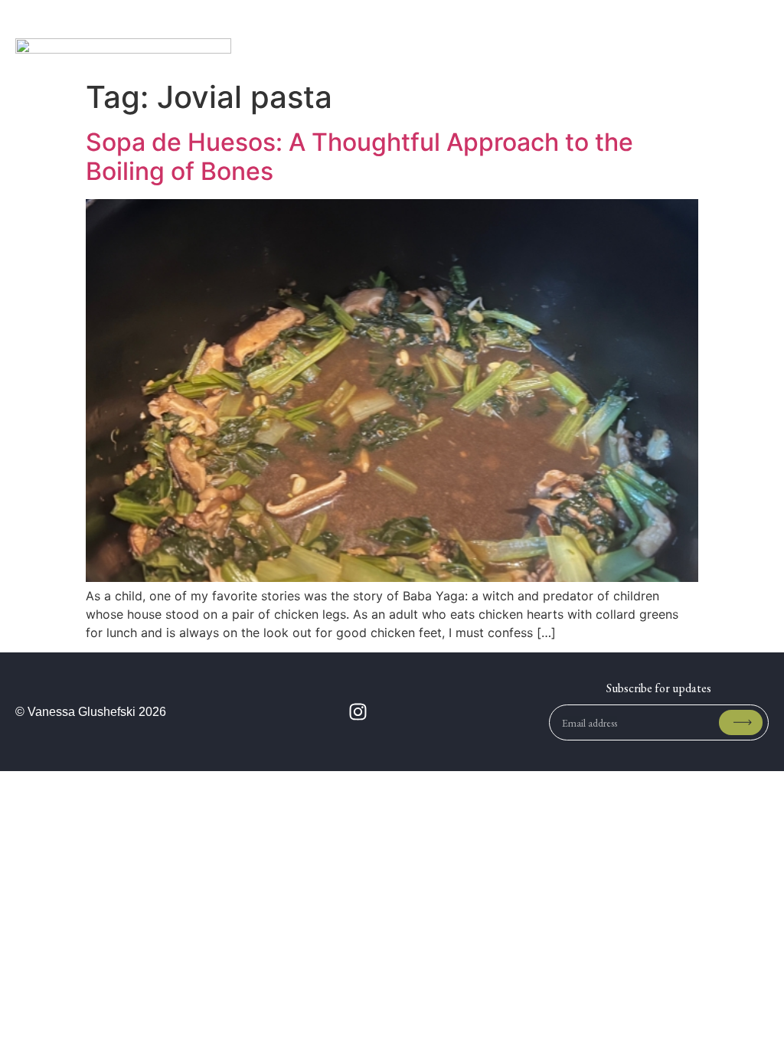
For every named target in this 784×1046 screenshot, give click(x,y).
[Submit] (741, 722)
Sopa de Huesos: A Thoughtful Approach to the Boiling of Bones (359, 156)
